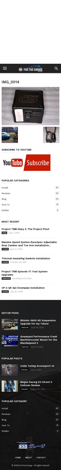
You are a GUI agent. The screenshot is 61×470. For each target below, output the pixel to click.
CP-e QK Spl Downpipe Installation (23, 287)
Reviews (27, 193)
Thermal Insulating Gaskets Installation (26, 258)
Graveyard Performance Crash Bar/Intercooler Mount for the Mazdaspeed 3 (38, 339)
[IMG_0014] (30, 106)
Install (27, 187)
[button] (56, 68)
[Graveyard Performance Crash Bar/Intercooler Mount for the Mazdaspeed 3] (10, 340)
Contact (41, 457)
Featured (6, 278)
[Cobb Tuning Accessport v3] (10, 370)
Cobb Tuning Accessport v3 (37, 365)
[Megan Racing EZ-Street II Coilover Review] (10, 386)
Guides (27, 210)
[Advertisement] (30, 32)
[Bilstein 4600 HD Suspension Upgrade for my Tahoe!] (10, 324)
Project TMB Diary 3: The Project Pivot (25, 229)
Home (18, 457)
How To (27, 204)
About (28, 457)
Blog (27, 199)
